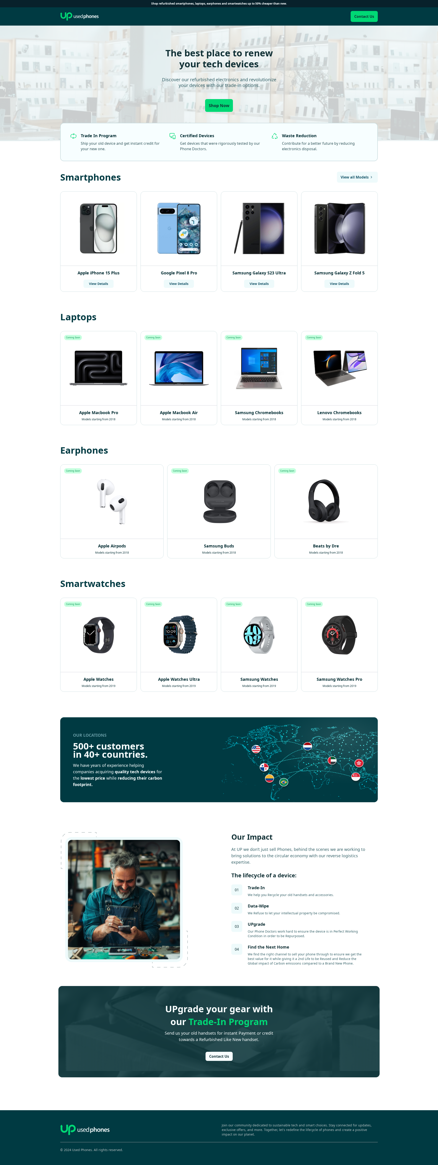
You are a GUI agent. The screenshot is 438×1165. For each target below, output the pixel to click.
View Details (98, 283)
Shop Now (219, 105)
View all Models (355, 177)
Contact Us (364, 16)
